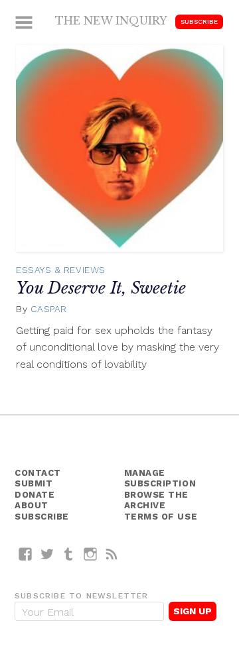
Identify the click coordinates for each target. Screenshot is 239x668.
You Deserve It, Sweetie (101, 288)
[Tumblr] (69, 554)
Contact (38, 473)
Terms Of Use (161, 517)
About (31, 505)
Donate (34, 495)
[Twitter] (47, 554)
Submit (33, 483)
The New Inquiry (111, 20)
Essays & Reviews (61, 269)
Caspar (49, 309)
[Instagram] (91, 554)
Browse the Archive (156, 500)
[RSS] (112, 554)
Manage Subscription (160, 478)
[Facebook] (26, 554)
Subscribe (199, 21)
